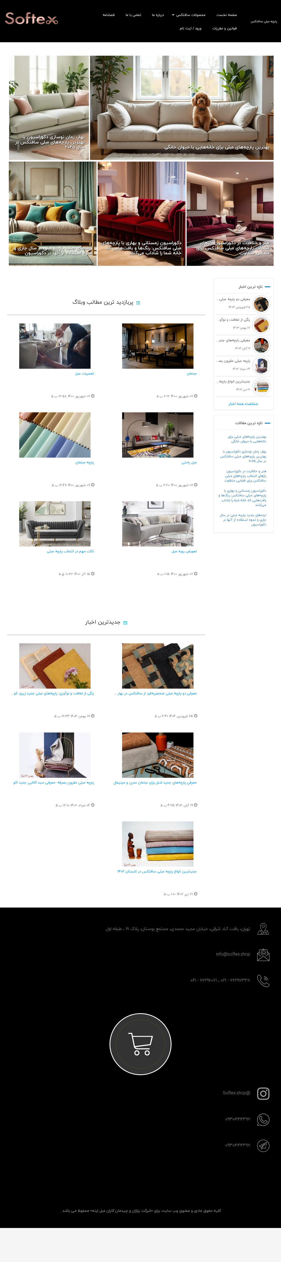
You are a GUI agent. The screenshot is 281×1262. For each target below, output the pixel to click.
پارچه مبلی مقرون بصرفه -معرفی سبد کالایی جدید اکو (53, 782)
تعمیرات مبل (84, 373)
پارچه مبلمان (84, 462)
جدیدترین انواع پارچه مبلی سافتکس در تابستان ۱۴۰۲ (157, 871)
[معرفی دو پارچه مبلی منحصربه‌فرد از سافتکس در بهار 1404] (157, 666)
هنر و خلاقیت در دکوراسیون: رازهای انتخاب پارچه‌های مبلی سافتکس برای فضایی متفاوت (245, 475)
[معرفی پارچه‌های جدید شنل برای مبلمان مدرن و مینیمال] (157, 755)
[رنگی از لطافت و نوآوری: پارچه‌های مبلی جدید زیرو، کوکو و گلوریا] (54, 666)
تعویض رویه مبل (184, 551)
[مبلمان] (157, 346)
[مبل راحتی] (157, 435)
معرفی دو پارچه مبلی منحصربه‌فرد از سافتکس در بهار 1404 (153, 693)
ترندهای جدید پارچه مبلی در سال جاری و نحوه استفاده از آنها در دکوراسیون (243, 519)
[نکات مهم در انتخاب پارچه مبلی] (54, 524)
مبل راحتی (189, 462)
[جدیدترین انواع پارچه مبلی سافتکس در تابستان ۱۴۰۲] (157, 844)
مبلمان (192, 373)
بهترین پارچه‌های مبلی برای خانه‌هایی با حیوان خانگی (247, 439)
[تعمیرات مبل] (54, 346)
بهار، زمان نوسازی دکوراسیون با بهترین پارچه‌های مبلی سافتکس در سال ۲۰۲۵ (243, 456)
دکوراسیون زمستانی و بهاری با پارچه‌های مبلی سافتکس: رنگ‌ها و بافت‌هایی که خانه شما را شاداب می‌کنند (242, 498)
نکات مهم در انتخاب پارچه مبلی (70, 551)
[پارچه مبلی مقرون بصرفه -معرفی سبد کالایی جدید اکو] (54, 755)
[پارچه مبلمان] (54, 435)
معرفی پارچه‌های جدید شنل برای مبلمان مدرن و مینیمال (155, 782)
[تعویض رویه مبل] (157, 524)
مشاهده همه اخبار (243, 404)
